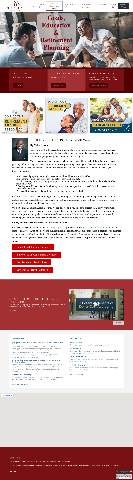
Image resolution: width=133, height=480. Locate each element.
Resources (101, 5)
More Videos (14, 311)
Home (32, 6)
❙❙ (68, 63)
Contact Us (112, 6)
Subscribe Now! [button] (97, 86)
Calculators (75, 338)
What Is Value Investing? (22, 375)
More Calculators (76, 375)
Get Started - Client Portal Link (32, 270)
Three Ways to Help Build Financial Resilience (30, 352)
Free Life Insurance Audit (54, 6)
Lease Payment (75, 342)
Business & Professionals (86, 6)
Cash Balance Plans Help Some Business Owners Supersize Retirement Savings (36, 361)
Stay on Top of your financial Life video (37, 254)
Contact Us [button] (57, 86)
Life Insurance (75, 348)
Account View (123, 6)
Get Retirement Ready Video (32, 262)
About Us (41, 6)
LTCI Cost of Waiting (77, 357)
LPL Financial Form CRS (17, 458)
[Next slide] (131, 42)
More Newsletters (20, 384)
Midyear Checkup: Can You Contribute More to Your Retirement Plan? (37, 343)
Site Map (12, 471)
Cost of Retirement (77, 365)
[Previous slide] (2, 42)
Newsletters (18, 338)
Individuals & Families (70, 6)
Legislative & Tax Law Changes (33, 247)
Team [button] (17, 86)
